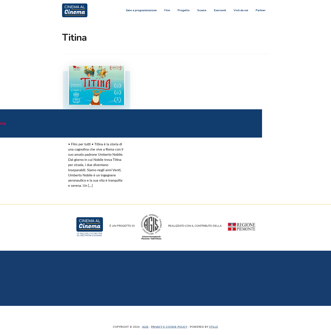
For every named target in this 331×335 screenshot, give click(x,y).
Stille (213, 327)
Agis (145, 327)
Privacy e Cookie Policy (169, 327)
